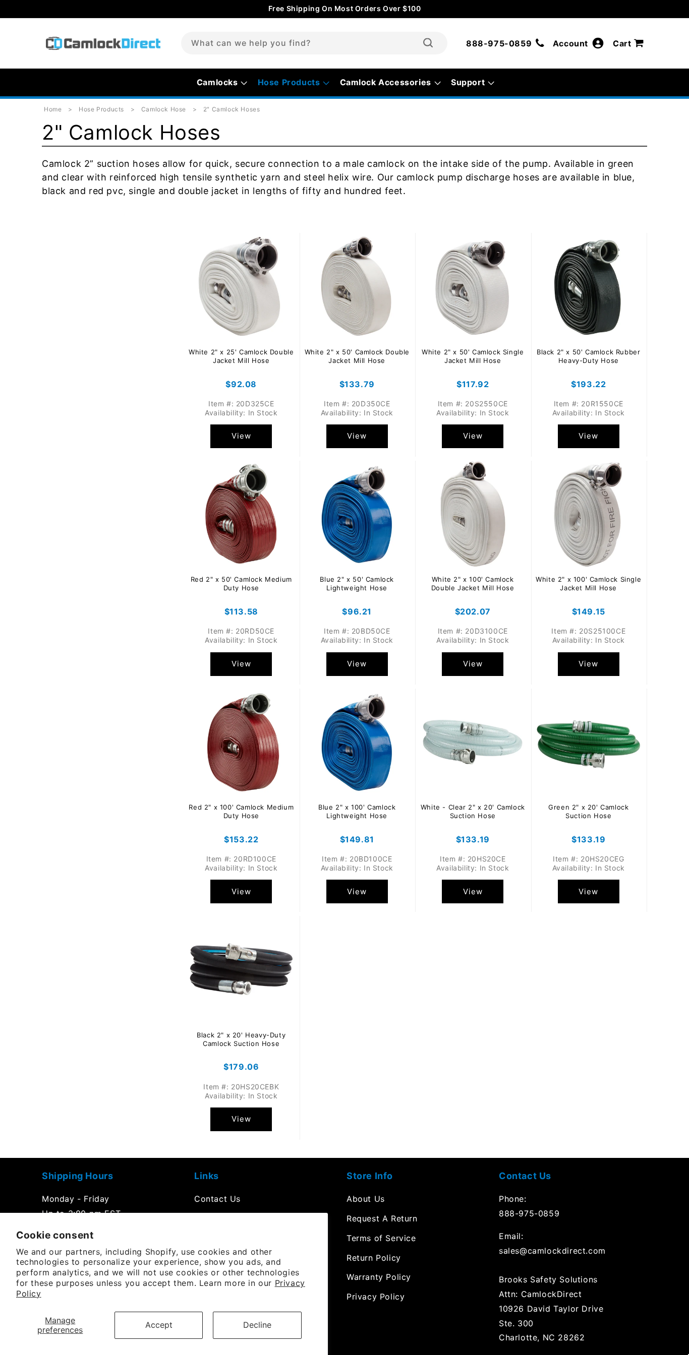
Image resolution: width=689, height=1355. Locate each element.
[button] (630, 43)
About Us (366, 1199)
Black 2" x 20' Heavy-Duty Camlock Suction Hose (241, 1039)
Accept (159, 1325)
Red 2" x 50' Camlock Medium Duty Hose (241, 583)
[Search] (428, 43)
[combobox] (314, 43)
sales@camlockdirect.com (552, 1251)
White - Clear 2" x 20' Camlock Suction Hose (473, 811)
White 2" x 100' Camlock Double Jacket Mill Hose (472, 583)
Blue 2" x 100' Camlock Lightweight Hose (356, 811)
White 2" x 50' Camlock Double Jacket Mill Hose (357, 356)
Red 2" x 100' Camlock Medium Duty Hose (241, 811)
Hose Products (102, 109)
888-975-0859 (529, 1213)
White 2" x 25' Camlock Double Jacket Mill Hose (241, 356)
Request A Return (382, 1218)
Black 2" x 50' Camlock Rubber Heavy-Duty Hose (588, 356)
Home (53, 109)
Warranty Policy (379, 1277)
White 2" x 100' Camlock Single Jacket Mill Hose (588, 583)
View (241, 436)
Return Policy (374, 1258)
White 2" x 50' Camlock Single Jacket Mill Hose (473, 356)
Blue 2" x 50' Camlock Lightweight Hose (357, 583)
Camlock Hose (164, 109)
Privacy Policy (376, 1296)
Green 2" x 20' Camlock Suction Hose (588, 811)
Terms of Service (381, 1238)
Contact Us (217, 1199)
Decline (257, 1325)
